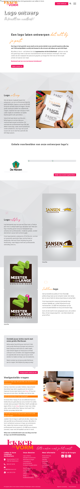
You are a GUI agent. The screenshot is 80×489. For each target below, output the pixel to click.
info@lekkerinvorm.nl (10, 469)
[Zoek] (70, 3)
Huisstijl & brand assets (29, 457)
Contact (44, 467)
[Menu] (74, 3)
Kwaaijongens (28, 486)
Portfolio (44, 463)
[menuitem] (70, 3)
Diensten (44, 459)
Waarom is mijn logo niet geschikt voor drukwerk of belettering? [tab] (20, 382)
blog (26, 391)
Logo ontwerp (27, 455)
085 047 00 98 (11, 464)
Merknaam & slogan (28, 459)
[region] (21, 390)
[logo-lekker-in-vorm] (11, 3)
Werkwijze (45, 461)
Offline (25, 473)
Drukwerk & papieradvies (30, 465)
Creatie (25, 472)
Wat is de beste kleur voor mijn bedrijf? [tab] (16, 396)
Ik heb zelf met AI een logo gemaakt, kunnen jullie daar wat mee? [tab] (19, 414)
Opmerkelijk (45, 465)
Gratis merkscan (61, 3)
